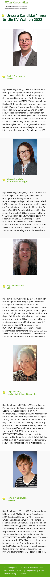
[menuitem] (43, 5)
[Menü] (43, 5)
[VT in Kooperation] (21, 5)
